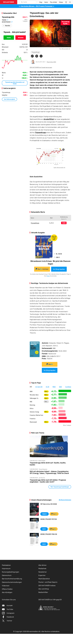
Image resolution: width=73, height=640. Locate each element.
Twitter (9, 621)
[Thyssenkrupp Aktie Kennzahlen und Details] (14, 62)
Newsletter (42, 572)
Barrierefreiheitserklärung (12, 579)
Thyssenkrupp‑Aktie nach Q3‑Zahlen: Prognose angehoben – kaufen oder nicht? (48, 481)
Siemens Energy (34, 412)
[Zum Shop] (40, 2)
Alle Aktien (42, 565)
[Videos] (61, 2)
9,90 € (44, 529)
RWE (31, 402)
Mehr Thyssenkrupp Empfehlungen (60, 487)
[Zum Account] (46, 2)
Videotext (5, 585)
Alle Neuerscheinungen (65, 500)
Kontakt (10, 605)
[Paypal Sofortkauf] (49, 364)
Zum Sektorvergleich (9, 99)
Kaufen (9, 37)
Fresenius (32, 419)
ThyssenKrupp (35, 52)
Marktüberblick (44, 579)
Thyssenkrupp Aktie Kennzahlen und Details (14, 83)
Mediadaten (6, 565)
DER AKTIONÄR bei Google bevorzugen (41, 67)
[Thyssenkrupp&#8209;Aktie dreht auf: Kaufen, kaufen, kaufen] (50, 446)
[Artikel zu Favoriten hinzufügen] (41, 56)
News (46, 391)
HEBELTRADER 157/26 (48, 519)
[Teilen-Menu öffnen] (32, 56)
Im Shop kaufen (59, 269)
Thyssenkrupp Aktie (8, 17)
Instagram (10, 613)
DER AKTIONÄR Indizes (47, 585)
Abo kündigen (7, 592)
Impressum (6, 568)
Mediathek (42, 568)
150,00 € (44, 514)
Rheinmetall (33, 422)
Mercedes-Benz (34, 395)
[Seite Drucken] (36, 56)
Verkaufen (20, 37)
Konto (48, 276)
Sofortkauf (45, 269)
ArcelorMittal (49, 119)
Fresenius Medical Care (36, 415)
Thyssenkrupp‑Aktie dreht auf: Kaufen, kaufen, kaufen (48, 464)
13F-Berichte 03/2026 (48, 504)
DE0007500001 (6, 21)
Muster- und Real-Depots (47, 582)
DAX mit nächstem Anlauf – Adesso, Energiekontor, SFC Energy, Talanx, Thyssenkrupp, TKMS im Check (49, 472)
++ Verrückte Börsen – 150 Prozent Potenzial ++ (36, 6)
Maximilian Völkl (51, 62)
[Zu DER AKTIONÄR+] (53, 2)
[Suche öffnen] (22, 2)
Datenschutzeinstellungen (12, 582)
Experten (41, 575)
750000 (4, 19)
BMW (31, 391)
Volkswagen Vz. (34, 398)
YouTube (10, 609)
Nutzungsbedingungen (10, 572)
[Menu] (70, 2)
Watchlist (7, 25)
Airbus (31, 408)
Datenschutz (6, 575)
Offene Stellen (7, 589)
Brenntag (32, 405)
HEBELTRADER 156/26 (48, 534)
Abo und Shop (43, 589)
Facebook (10, 617)
